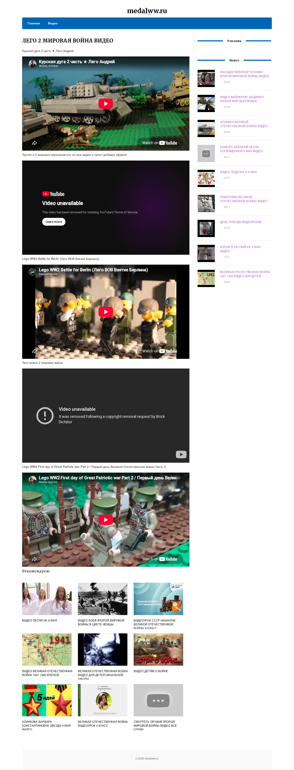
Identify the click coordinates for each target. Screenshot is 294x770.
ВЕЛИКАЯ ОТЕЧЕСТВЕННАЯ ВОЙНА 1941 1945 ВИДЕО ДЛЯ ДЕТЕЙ (245, 274)
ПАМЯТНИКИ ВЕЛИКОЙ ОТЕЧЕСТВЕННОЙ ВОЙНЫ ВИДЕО (244, 199)
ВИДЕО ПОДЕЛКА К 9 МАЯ (238, 172)
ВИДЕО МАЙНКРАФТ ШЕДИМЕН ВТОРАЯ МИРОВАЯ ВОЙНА (242, 99)
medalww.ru (147, 11)
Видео (53, 23)
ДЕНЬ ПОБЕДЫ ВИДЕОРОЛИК (241, 222)
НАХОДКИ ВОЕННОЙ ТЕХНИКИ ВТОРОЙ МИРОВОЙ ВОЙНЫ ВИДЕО (244, 74)
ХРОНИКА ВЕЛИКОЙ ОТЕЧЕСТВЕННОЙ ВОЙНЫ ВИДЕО (244, 124)
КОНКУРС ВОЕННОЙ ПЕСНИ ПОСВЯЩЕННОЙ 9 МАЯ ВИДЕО (241, 149)
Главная (34, 23)
